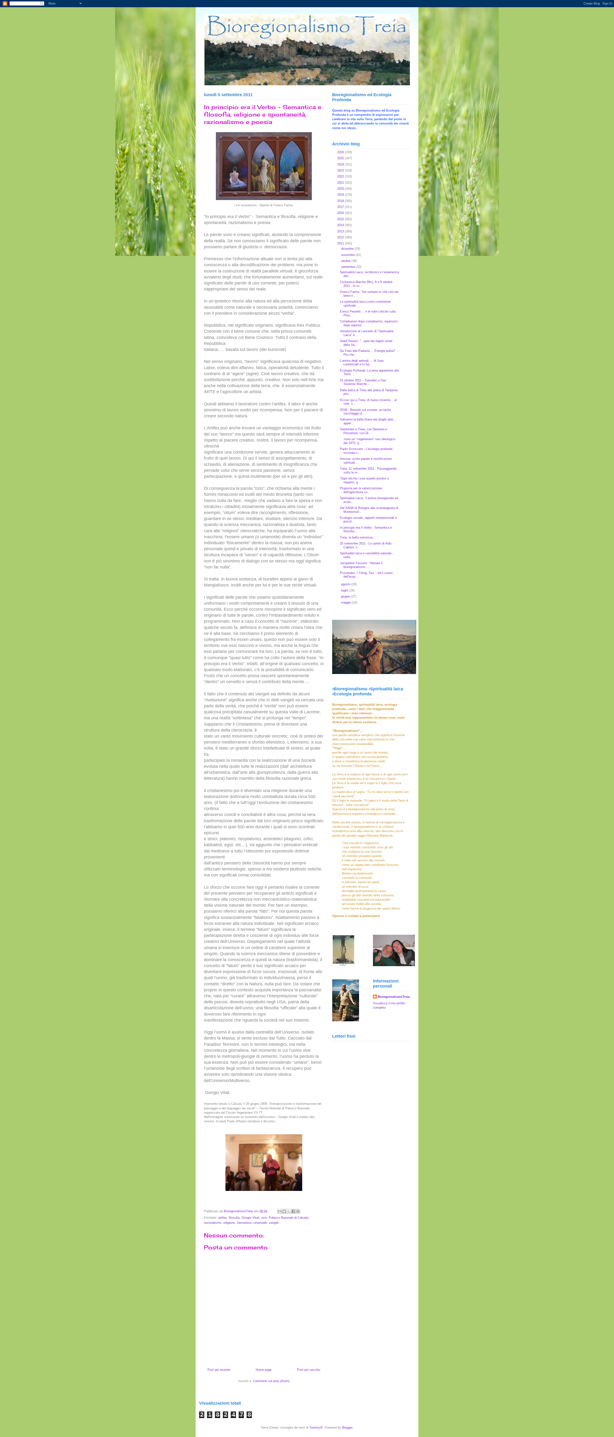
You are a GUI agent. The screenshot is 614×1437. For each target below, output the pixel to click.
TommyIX (316, 1427)
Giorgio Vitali (250, 1217)
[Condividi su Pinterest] (297, 1211)
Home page (264, 1370)
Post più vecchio (308, 1370)
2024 (341, 164)
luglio (345, 590)
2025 (341, 158)
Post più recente (218, 1370)
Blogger (347, 1427)
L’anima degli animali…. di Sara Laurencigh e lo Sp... (362, 362)
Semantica (244, 1222)
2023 (341, 170)
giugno (346, 596)
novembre (348, 255)
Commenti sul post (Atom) (271, 1381)
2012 (341, 237)
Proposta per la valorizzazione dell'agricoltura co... (361, 490)
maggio (346, 602)
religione (229, 1222)
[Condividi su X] (288, 1211)
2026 (341, 152)
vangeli (274, 1222)
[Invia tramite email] (279, 1211)
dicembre (348, 248)
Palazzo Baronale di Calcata (288, 1217)
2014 (341, 225)
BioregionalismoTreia (394, 997)
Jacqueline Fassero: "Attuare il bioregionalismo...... (361, 565)
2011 (341, 243)
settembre (348, 267)
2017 (341, 207)
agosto (346, 584)
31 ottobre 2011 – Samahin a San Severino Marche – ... (363, 382)
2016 (341, 213)
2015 (341, 219)
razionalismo (212, 1222)
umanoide (260, 1222)
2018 (341, 201)
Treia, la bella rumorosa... (357, 537)
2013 (341, 231)
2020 (341, 188)
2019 (341, 194)
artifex (222, 1217)
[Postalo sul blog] (284, 1211)
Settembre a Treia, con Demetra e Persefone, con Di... (363, 431)
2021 (341, 182)
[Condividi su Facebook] (293, 1211)
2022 (341, 176)
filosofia (234, 1217)
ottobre (346, 261)
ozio (264, 1217)
